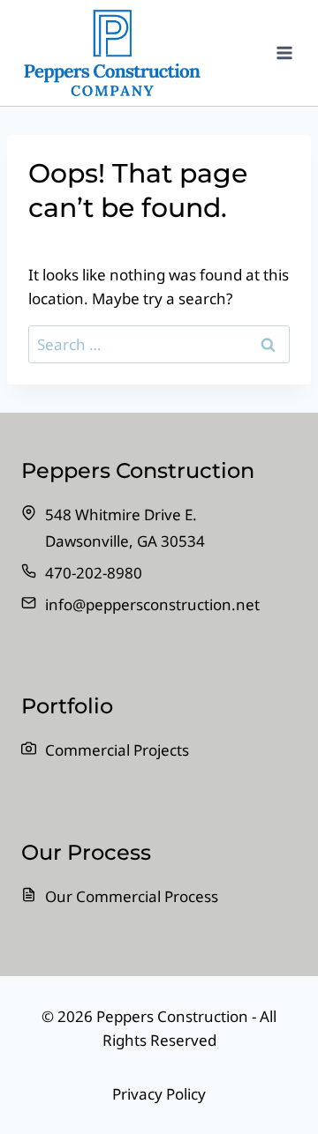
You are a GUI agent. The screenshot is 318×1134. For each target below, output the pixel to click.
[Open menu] (284, 52)
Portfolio (67, 706)
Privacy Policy (159, 1094)
